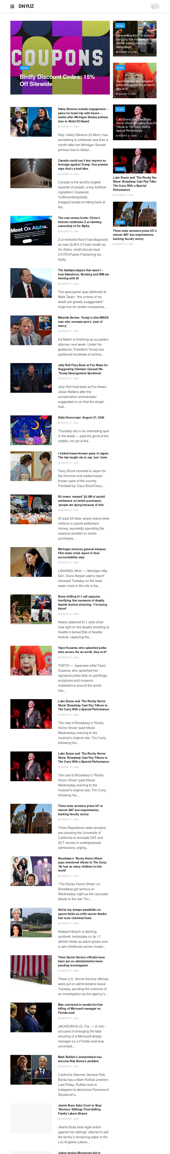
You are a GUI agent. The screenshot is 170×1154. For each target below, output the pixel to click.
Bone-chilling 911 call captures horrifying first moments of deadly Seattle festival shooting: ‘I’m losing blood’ (82, 602)
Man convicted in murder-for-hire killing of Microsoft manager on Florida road (80, 1008)
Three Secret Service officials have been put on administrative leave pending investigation (81, 961)
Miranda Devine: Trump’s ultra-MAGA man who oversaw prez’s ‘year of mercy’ (83, 321)
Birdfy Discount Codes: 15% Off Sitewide (57, 80)
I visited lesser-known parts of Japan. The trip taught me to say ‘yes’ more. (83, 455)
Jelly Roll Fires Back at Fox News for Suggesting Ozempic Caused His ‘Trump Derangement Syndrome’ (83, 369)
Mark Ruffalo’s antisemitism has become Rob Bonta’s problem (80, 1059)
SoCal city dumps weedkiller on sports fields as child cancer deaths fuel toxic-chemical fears (82, 913)
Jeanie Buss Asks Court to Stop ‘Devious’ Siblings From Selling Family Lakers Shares (80, 1109)
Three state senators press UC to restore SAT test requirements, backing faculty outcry (80, 810)
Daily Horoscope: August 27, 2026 (81, 417)
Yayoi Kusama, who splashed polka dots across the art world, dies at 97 (82, 650)
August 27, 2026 (31, 92)
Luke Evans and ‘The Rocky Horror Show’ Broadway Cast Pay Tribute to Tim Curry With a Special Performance (83, 705)
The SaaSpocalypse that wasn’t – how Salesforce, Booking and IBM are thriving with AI (83, 274)
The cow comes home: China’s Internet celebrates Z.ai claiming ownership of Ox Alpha (80, 222)
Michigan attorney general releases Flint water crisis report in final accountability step (82, 553)
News (24, 67)
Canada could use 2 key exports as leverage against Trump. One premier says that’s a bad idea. (83, 164)
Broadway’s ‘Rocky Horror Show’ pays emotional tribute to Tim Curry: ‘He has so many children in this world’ (82, 864)
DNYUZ (26, 6)
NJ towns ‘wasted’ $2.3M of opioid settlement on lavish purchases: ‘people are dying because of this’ (81, 500)
